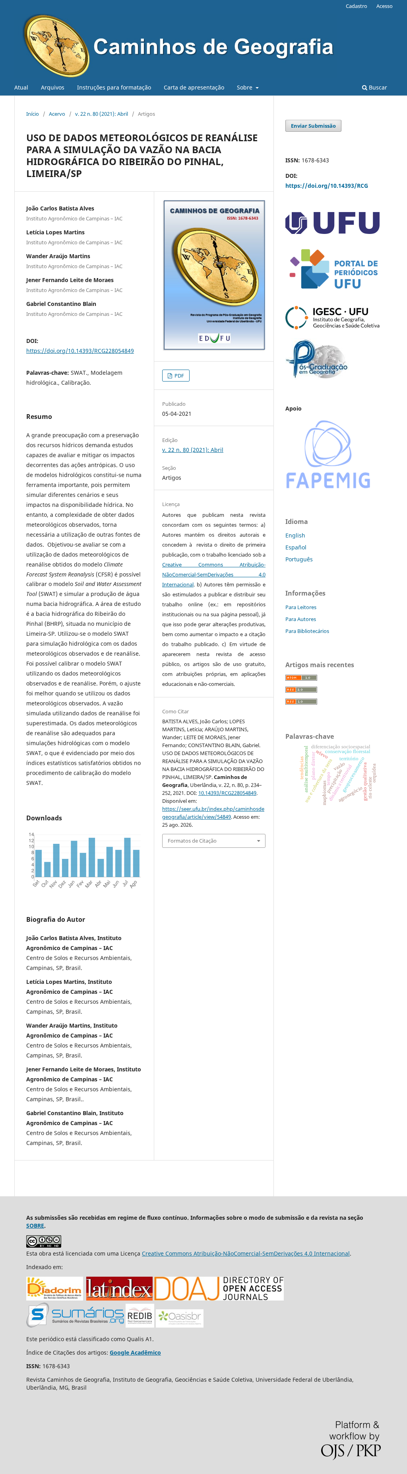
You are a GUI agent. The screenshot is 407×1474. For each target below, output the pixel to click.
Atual (21, 87)
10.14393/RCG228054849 (227, 792)
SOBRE (35, 1225)
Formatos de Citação (192, 840)
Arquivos (52, 87)
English (295, 535)
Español (295, 547)
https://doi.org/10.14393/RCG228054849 (80, 350)
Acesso (384, 6)
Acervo (57, 113)
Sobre (245, 87)
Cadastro (356, 6)
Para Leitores (300, 607)
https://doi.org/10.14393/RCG (326, 185)
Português (299, 559)
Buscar (377, 87)
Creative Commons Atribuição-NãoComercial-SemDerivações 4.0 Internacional (214, 574)
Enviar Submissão (313, 125)
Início (32, 113)
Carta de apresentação (194, 87)
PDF (178, 375)
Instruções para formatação (114, 87)
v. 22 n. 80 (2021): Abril (101, 113)
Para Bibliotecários (307, 631)
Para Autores (300, 619)
